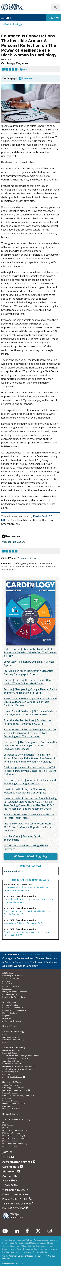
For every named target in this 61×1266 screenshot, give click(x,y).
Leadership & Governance (13, 976)
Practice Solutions (9, 1093)
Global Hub (6, 1018)
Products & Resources (11, 1053)
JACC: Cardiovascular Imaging (13, 1135)
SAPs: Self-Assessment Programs (15, 1058)
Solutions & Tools (11, 1082)
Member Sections (9, 1013)
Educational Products (10, 1101)
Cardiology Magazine (10, 1037)
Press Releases (16, 1243)
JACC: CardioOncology (11, 1133)
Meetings (6, 1074)
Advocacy (6, 981)
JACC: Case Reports (9, 1141)
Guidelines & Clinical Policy (13, 1040)
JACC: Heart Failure (9, 1146)
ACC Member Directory (11, 1021)
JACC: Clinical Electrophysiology (14, 1143)
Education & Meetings (14, 1047)
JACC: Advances (8, 1125)
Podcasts (5, 1042)
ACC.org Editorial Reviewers (33, 1246)
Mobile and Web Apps (11, 1109)
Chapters (5, 1016)
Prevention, (23, 558)
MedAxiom (9, 1171)
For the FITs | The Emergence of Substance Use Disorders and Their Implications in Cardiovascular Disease (30, 746)
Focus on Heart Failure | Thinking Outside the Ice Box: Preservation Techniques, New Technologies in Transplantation (30, 733)
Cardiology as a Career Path (13, 1087)
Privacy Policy (16, 1249)
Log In (52, 17)
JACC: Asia (6, 1127)
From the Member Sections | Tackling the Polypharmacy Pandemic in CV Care (27, 722)
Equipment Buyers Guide (12, 1103)
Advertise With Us (24, 1240)
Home (23, 954)
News (4, 1034)
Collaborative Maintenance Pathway (16, 1069)
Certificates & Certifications (13, 1064)
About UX (41, 1243)
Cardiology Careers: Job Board (14, 1090)
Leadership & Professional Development (18, 1066)
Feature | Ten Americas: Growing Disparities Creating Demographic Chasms (28, 672)
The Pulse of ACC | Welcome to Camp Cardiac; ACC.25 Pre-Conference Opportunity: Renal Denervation (29, 827)
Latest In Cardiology (13, 1031)
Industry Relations (9, 994)
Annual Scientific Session (12, 1077)
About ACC (7, 972)
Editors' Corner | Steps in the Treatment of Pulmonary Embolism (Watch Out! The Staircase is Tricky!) (30, 652)
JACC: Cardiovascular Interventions (16, 1138)
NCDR (6, 1157)
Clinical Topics (10, 1114)
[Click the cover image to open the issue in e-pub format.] (30, 613)
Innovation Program (10, 986)
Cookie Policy (16, 1252)
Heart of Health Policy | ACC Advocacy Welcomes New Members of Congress (25, 791)
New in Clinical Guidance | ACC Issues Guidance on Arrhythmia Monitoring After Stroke (30, 713)
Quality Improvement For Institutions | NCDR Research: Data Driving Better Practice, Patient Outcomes (30, 771)
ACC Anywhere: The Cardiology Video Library (20, 1056)
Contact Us (9, 1176)
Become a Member (10, 1005)
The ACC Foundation (10, 978)
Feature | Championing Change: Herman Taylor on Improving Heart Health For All (30, 691)
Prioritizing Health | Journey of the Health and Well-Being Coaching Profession (30, 781)
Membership (9, 1002)
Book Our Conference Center (14, 997)
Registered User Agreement (35, 1249)
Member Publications (13, 871)
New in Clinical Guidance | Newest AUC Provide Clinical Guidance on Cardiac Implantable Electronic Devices (30, 702)
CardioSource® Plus (10, 1061)
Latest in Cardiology (40, 954)
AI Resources (7, 1106)
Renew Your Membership (12, 1008)
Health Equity (7, 984)
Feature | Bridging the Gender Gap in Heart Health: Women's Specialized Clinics (28, 681)
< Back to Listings (12, 24)
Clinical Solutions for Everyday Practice (18, 1095)
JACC (4, 1122)
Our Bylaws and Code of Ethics (14, 991)
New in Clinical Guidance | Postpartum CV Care (24, 923)
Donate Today (9, 1026)
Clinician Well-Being (10, 1085)
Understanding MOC (10, 1071)
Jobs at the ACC (8, 989)
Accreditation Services (17, 1162)
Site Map (28, 1252)
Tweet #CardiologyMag (32, 856)
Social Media (30, 1243)
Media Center (9, 1240)
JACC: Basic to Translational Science (16, 1130)
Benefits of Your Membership (14, 1010)
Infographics (7, 1098)
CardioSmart (10, 1166)
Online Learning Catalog (11, 1050)
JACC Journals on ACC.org (16, 1119)
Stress (32, 558)
